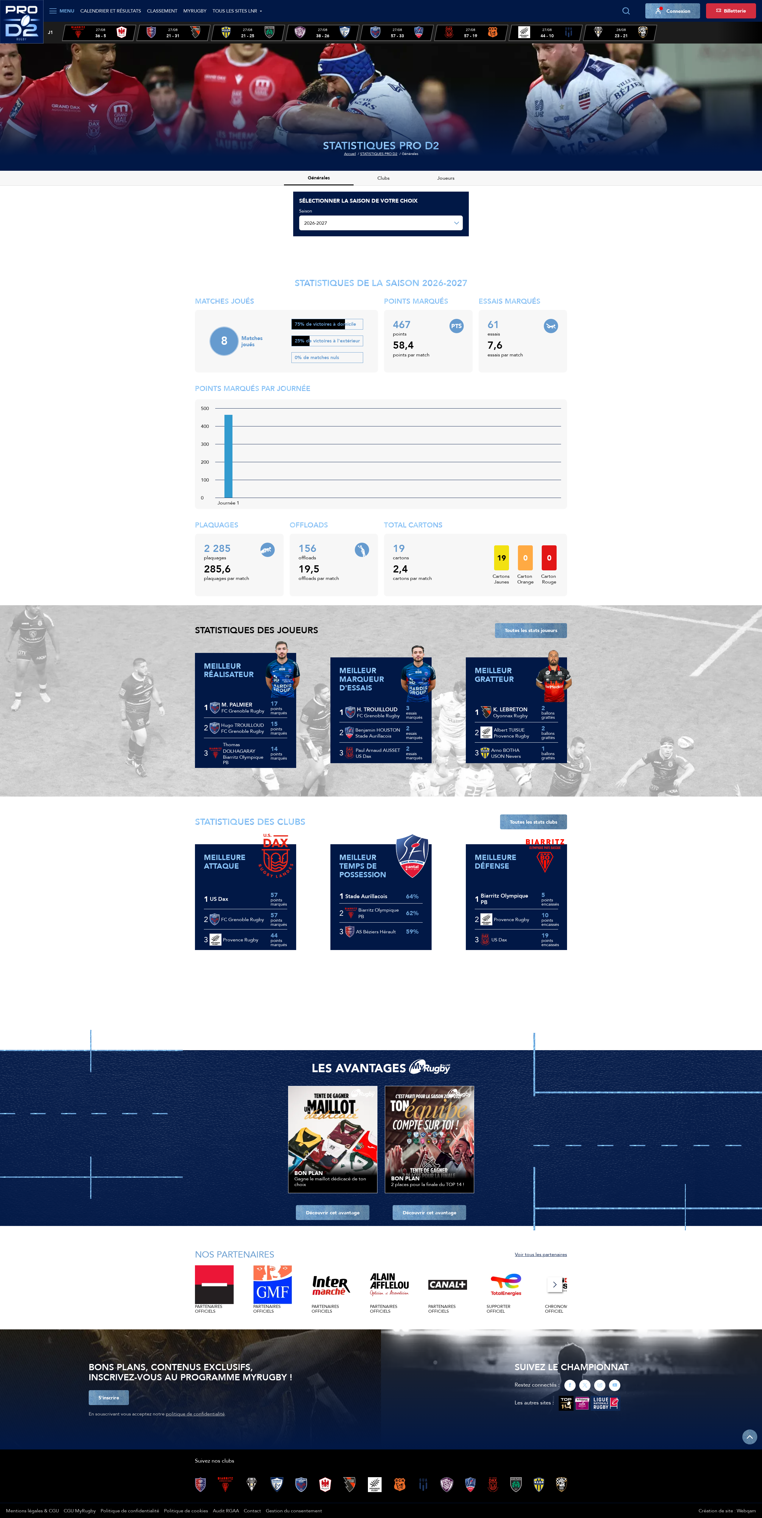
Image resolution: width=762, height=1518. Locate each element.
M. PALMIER (236, 704)
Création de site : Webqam (727, 1510)
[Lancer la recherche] (626, 11)
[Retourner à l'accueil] (21, 21)
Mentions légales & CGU (32, 1510)
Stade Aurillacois (366, 896)
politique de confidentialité (195, 1413)
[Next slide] (554, 1284)
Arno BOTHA (505, 750)
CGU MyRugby (80, 1510)
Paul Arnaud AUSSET (378, 750)
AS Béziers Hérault (376, 931)
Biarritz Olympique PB (378, 913)
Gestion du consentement (294, 1510)
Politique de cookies (186, 1510)
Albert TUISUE (509, 730)
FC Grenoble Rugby (242, 919)
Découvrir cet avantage (333, 1212)
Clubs (383, 177)
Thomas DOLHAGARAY (239, 747)
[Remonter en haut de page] (749, 1436)
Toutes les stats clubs (533, 822)
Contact (252, 1510)
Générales (319, 177)
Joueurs (446, 177)
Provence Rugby (240, 939)
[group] (99, 33)
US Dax (219, 899)
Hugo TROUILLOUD (242, 725)
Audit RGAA (226, 1510)
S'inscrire (109, 1397)
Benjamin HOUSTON (377, 730)
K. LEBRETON (510, 709)
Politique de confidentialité (130, 1510)
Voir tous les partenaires (541, 1254)
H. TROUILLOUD (377, 709)
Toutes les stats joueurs (531, 630)
